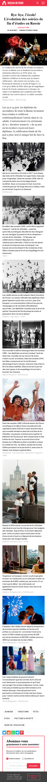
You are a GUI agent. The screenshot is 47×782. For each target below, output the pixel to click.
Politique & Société (23, 718)
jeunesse (8, 712)
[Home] (4, 3)
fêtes (35, 712)
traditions (23, 712)
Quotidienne (29, 759)
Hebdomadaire (14, 759)
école (7, 718)
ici (21, 777)
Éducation (23, 27)
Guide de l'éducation (14, 725)
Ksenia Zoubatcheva (29, 30)
